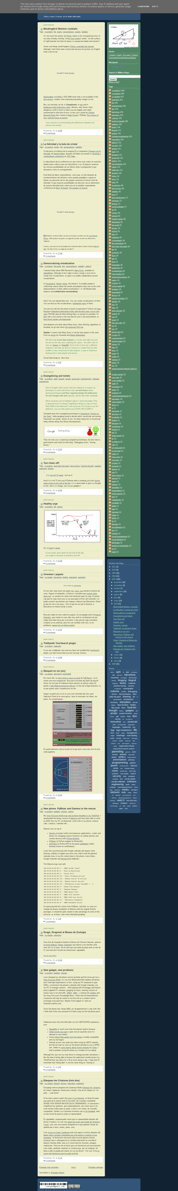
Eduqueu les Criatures (91, 1088)
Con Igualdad (89, 1111)
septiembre (118, 592)
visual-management (119, 537)
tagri (113, 509)
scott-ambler (117, 381)
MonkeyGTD (66, 859)
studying (115, 393)
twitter (114, 518)
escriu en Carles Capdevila (58, 1133)
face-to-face (75, 466)
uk (113, 521)
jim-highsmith (117, 448)
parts (84, 304)
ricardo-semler (117, 375)
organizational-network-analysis (124, 369)
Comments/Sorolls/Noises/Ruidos (122, 58)
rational (115, 216)
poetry (59, 32)
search (114, 314)
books (56, 147)
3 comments (50, 1070)
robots (114, 167)
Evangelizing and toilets (57, 376)
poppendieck (117, 491)
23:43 (60, 960)
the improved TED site (74, 327)
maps (114, 354)
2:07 (59, 1067)
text (81, 105)
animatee (115, 411)
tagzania (115, 512)
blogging (115, 155)
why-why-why (117, 323)
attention (115, 414)
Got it (155, 6)
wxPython (53, 844)
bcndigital (115, 417)
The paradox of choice (78, 188)
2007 (114, 579)
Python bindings (72, 839)
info (72, 591)
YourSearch (94, 650)
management (117, 271)
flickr (114, 256)
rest (113, 497)
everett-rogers (117, 341)
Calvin (50, 548)
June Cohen (75, 39)
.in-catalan (48, 577)
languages (116, 265)
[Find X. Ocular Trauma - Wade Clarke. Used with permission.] (123, 47)
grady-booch (117, 436)
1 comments (50, 922)
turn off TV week (56, 475)
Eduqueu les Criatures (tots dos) (62, 1080)
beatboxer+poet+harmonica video (57, 107)
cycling (114, 335)
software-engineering (120, 136)
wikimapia (116, 543)
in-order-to (116, 442)
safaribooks (116, 500)
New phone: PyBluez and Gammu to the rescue (70, 808)
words (64, 284)
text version (48, 99)
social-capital (117, 286)
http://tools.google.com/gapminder (57, 319)
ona (113, 472)
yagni (114, 552)
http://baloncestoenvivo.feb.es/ (63, 686)
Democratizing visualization (59, 263)
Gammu (52, 833)
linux (113, 308)
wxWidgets (84, 844)
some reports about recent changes (75, 1048)
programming (86, 379)
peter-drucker (117, 311)
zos (113, 329)
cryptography (117, 241)
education (73, 577)
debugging (116, 222)
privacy (115, 228)
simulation (116, 387)
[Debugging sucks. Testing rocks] (72, 431)
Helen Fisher (72, 115)
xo (113, 549)
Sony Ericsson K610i (52, 980)
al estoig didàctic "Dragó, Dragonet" (58, 945)
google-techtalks (118, 299)
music (114, 363)
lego (113, 195)
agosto (117, 595)
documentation (117, 243)
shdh (114, 384)
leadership (116, 268)
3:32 (59, 919)
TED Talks (71, 156)
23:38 (60, 561)
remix (114, 179)
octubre (117, 588)
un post (69, 1098)
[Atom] (110, 91)
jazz (113, 305)
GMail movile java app (58, 1032)
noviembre (118, 585)
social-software (118, 207)
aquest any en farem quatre (63, 625)
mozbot (115, 463)
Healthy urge (51, 503)
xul (113, 326)
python (71, 812)
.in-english (48, 32)
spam (114, 390)
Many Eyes (79, 270)
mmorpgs (115, 460)
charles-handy (117, 219)
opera (114, 481)
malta (114, 454)
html (113, 262)
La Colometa (79, 1098)
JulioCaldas (77, 585)
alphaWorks (48, 273)
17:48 (60, 253)
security (115, 146)
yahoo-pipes (116, 402)
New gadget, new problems (58, 970)
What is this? (114, 82)
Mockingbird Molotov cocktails (60, 28)
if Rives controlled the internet (82, 47)
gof (113, 433)
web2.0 (88, 266)
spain (114, 320)
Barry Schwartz (62, 188)
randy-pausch (117, 494)
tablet (114, 506)
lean (113, 347)
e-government (117, 338)
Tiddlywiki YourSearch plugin (60, 643)
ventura (115, 533)
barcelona (58, 577)
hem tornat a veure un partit (69, 678)
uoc (113, 530)
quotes (78, 32)
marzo (116, 655)
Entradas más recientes (49, 1167)
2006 (114, 664)
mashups (115, 201)
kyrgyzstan (116, 451)
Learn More (143, 6)
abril (116, 604)
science (115, 283)
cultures (115, 118)
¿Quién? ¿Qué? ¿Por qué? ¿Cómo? (123, 55)
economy (115, 253)
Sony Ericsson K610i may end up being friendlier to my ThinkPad (73, 816)
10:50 (60, 490)
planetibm (115, 488)
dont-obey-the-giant (61, 466)
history (114, 344)
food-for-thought (87, 466)
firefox (114, 176)
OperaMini (53, 1029)
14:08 (60, 131)
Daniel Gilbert (59, 154)
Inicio (73, 1167)
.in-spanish (48, 147)
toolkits (93, 993)
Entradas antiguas (95, 1167)
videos (77, 591)
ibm (63, 266)
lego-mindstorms (118, 198)
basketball (67, 674)
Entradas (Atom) (57, 1173)
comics (115, 213)
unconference (117, 527)
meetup (115, 360)
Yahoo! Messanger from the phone (68, 1037)
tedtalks (85, 32)
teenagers (116, 399)
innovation (116, 140)
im (113, 439)
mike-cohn (116, 457)
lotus (114, 351)
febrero (117, 658)
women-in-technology (120, 546)
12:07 (60, 630)
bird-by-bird (116, 332)
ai (112, 408)
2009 (114, 573)
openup (115, 478)
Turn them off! (51, 463)
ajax (113, 234)
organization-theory (119, 277)
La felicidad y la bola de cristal (60, 144)
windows (115, 289)
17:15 (60, 1158)
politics (114, 161)
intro (113, 445)
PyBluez (52, 841)
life (55, 32)
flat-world (57, 266)
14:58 (60, 658)
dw (113, 250)
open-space (116, 475)
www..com (117, 67)
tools (114, 182)
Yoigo (94, 1048)
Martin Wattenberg (77, 335)
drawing (115, 173)
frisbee (114, 430)
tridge (114, 515)
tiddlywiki (57, 646)
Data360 (65, 345)
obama (114, 469)
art (113, 210)
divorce (63, 1084)
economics (116, 185)
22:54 (60, 795)
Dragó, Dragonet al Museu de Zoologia (65, 932)
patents (115, 485)
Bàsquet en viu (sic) (54, 671)
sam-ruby (115, 378)
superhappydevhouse (120, 396)
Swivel (55, 345)
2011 (114, 567)
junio (116, 598)
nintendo (115, 466)
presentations (68, 32)
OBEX (69, 993)
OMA (75, 993)
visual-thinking (117, 540)
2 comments (50, 256)
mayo (116, 601)
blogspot (115, 423)
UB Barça (88, 678)
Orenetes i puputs (53, 574)
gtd (113, 259)
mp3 (81, 591)
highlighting (77, 304)
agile (55, 379)
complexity (116, 427)
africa (114, 405)
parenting (43, 469)
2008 (114, 576)
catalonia (115, 237)
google (68, 379)
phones (51, 469)
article (53, 335)
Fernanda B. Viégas (54, 284)
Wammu (74, 818)
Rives (69, 36)
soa (113, 317)
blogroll (61, 379)
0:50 (59, 363)
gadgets (98, 466)
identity (115, 302)
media (114, 357)
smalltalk (115, 503)
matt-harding (117, 274)
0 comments (50, 133)
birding (65, 577)
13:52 (60, 450)
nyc (113, 366)
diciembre (118, 582)
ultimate (115, 524)
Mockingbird (48, 97)
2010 (114, 570)
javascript (76, 379)
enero (116, 661)
